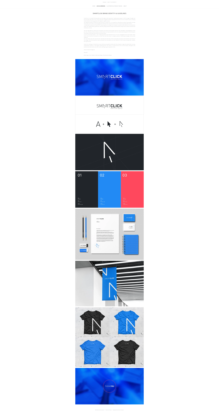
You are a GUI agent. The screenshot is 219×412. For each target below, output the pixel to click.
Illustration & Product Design (114, 6)
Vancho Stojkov (121, 409)
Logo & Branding (101, 6)
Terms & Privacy (108, 409)
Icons (93, 6)
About (125, 6)
